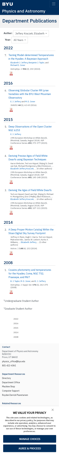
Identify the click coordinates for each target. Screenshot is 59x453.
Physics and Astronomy (23, 11)
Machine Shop (8, 386)
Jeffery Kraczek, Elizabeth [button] (30, 33)
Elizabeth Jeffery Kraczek (22, 168)
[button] (53, 409)
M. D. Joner (30, 101)
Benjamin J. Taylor (36, 62)
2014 (15, 332)
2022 (15, 319)
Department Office (11, 382)
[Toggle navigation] (53, 4)
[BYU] (7, 4)
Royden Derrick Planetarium (15, 395)
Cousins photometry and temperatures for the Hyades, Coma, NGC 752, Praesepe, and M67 (29, 273)
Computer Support (11, 390)
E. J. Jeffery (15, 101)
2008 (15, 337)
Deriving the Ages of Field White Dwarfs (30, 190)
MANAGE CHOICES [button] (29, 439)
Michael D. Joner (17, 65)
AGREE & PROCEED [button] (30, 448)
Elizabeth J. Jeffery (19, 62)
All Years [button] (19, 40)
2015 (15, 328)
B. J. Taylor (15, 281)
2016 (15, 323)
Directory (6, 378)
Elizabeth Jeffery (28, 242)
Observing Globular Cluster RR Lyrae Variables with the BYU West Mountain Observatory (29, 94)
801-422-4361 (9, 365)
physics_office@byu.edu (13, 361)
